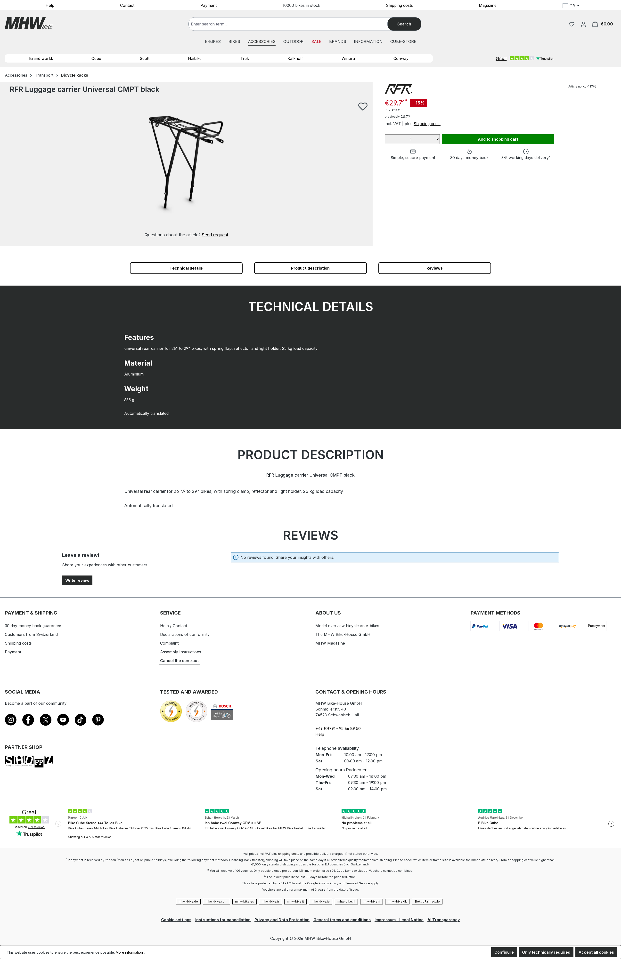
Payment (208, 5)
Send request (215, 234)
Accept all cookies (596, 952)
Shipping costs (399, 5)
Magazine (488, 5)
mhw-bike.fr (270, 901)
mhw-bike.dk (397, 901)
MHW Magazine (330, 643)
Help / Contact (173, 625)
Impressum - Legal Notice (399, 919)
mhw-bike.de (188, 901)
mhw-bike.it (295, 901)
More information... (130, 952)
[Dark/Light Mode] (603, 6)
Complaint (169, 643)
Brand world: (41, 58)
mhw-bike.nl (346, 901)
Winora (348, 58)
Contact (127, 5)
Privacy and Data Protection (282, 919)
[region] (186, 170)
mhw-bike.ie (321, 901)
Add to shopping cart (498, 139)
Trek (244, 58)
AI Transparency (443, 919)
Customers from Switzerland (31, 634)
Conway (401, 58)
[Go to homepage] (29, 23)
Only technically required (546, 952)
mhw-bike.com (216, 901)
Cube (96, 58)
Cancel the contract (179, 660)
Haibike (195, 58)
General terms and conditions (342, 919)
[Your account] (583, 24)
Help (50, 5)
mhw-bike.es (244, 901)
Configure (504, 952)
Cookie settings (176, 919)
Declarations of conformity (185, 634)
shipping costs (288, 853)
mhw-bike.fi (371, 901)
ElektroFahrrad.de (427, 901)
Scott (144, 58)
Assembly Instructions (180, 651)
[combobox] (292, 24)
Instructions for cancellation (223, 919)
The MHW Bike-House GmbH (342, 634)
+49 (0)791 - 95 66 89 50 (338, 728)
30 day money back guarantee (33, 625)
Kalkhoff (295, 58)
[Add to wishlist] (363, 106)
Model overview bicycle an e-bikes (347, 625)
